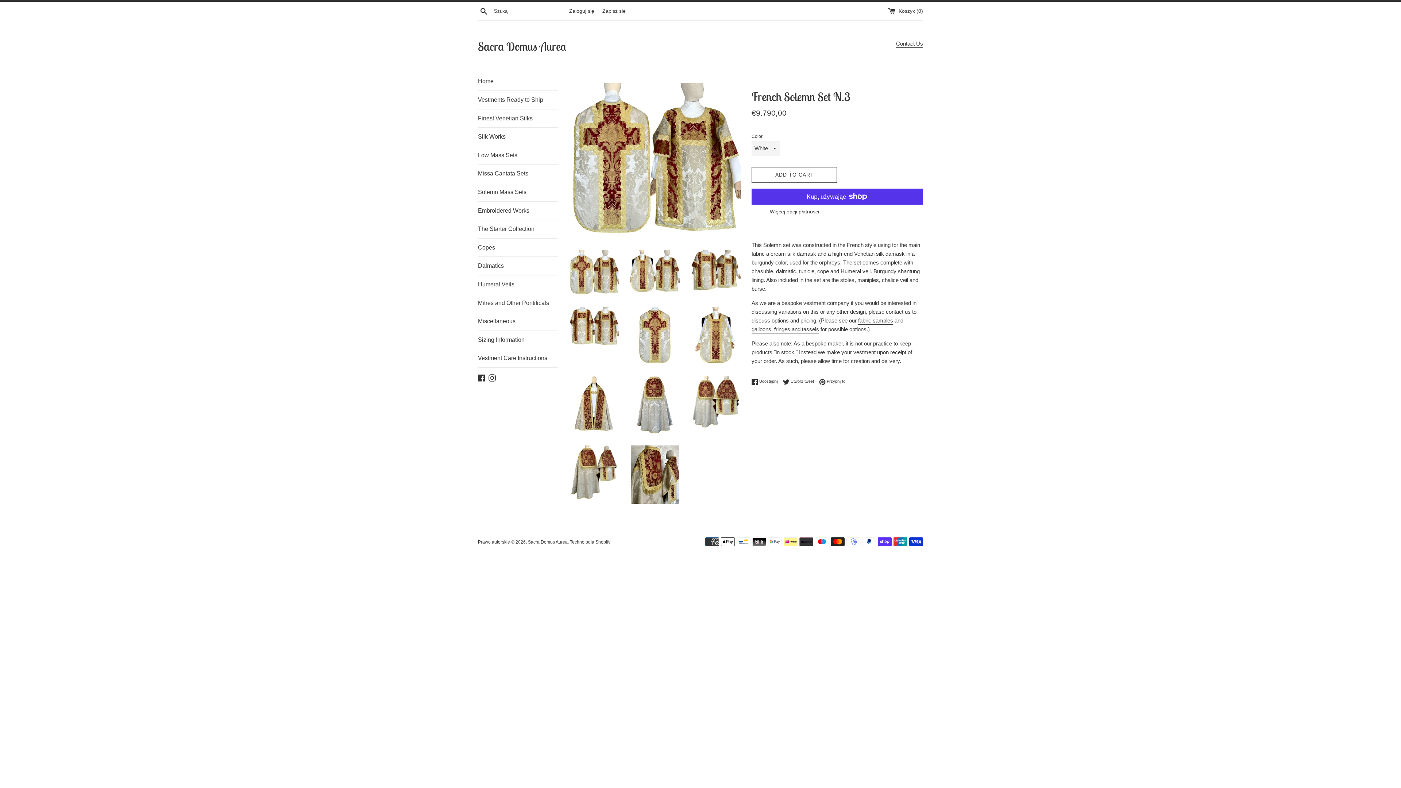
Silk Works (492, 137)
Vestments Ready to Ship (510, 100)
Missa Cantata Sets (503, 173)
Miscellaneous (497, 321)
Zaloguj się (581, 11)
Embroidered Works (503, 211)
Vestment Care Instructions (512, 358)
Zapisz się (614, 11)
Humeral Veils (496, 284)
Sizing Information (501, 340)
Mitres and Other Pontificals (513, 303)
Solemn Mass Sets (502, 192)
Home (486, 81)
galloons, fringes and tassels (785, 329)
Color (757, 136)
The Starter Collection (506, 229)
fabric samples (875, 320)
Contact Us (909, 43)
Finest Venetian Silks (505, 118)
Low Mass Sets (497, 155)
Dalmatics (491, 266)
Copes (486, 247)
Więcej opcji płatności (794, 212)
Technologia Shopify (590, 542)
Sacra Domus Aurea (522, 46)
